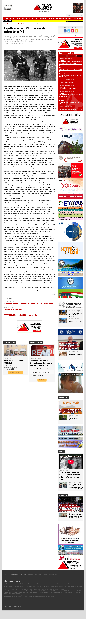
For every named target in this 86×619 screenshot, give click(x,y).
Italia (50, 18)
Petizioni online (9, 342)
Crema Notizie (15, 574)
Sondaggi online (36, 342)
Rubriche (68, 18)
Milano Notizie (23, 574)
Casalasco (20, 18)
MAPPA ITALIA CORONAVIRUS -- (15, 309)
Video (74, 18)
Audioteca (63, 495)
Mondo (61, 18)
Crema (28, 18)
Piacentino (34, 18)
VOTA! (42, 380)
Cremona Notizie (7, 574)
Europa (55, 18)
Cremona (12, 18)
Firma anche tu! (16, 372)
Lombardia (43, 18)
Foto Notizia (63, 397)
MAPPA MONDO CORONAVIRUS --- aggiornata (20, 315)
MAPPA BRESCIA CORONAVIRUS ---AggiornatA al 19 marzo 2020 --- (28, 303)
